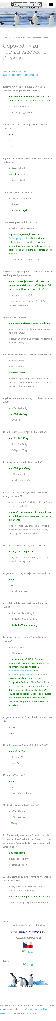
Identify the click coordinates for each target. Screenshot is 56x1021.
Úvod (5, 37)
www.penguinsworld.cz (37, 1009)
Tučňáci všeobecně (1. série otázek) (20, 74)
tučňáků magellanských (20, 674)
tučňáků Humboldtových (21, 670)
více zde (45, 100)
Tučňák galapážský (18, 238)
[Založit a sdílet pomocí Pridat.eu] (28, 952)
